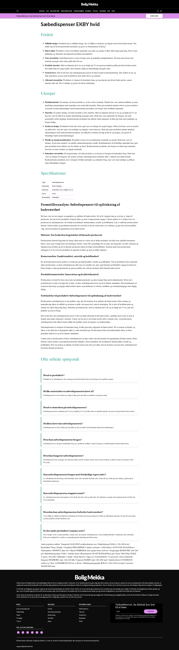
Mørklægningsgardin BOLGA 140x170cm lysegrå (103, 563)
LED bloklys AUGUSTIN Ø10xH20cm (118, 547)
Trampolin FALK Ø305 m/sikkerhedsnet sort (79, 544)
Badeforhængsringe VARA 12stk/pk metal (62, 553)
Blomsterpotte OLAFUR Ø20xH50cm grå (97, 553)
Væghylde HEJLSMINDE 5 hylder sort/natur (82, 547)
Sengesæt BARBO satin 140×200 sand (91, 560)
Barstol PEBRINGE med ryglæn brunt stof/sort (89, 550)
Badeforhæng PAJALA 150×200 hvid (113, 544)
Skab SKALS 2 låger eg (83, 556)
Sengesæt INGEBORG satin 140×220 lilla (57, 560)
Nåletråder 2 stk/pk (64, 556)
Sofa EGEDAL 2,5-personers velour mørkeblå (113, 556)
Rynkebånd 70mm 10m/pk (51, 547)
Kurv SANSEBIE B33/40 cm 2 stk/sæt (66, 563)
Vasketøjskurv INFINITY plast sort (55, 550)
